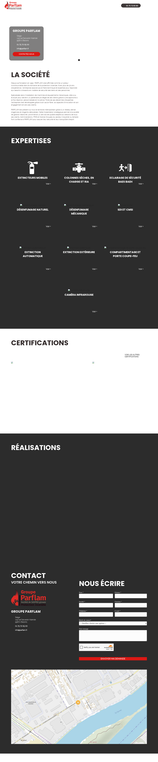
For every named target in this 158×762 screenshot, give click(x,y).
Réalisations (95, 6)
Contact (111, 6)
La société (43, 6)
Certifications (76, 6)
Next (151, 355)
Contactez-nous (26, 54)
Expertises (59, 6)
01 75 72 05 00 (132, 6)
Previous (144, 355)
